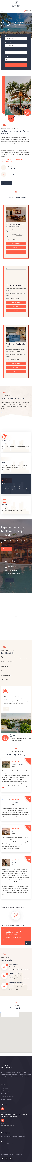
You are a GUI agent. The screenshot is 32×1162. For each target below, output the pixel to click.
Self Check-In (7, 441)
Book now (9, 579)
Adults (6, 50)
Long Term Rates (16, 243)
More (6, 708)
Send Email (3, 1124)
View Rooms (6, 183)
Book (16, 252)
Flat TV (5, 462)
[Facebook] (2, 1158)
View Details (16, 247)
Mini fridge (6, 505)
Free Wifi (5, 484)
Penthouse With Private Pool (15, 345)
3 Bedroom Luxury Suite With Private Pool (16, 225)
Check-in (7, 35)
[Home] (16, 4)
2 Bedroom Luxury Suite (16, 285)
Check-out (8, 43)
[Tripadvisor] (10, 1158)
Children (7, 57)
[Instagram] (6, 1158)
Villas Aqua (4, 1154)
